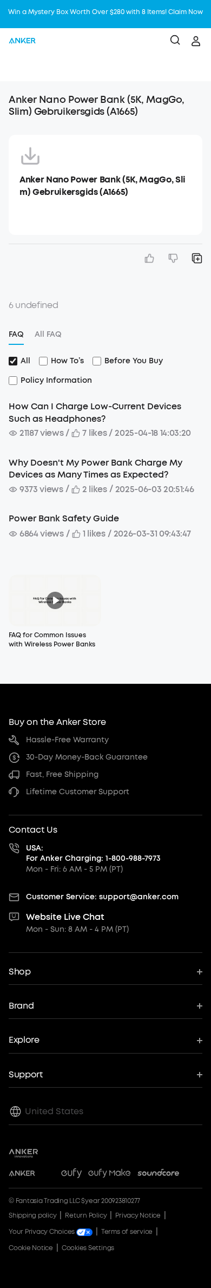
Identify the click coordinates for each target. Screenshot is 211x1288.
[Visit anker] (22, 1174)
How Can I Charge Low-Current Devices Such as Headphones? (95, 412)
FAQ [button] (16, 334)
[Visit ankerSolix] (48, 1174)
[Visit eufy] (71, 1174)
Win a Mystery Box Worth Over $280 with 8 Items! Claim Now (105, 12)
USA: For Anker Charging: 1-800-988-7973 (93, 853)
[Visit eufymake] (109, 1174)
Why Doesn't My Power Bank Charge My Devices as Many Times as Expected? (95, 468)
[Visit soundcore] (158, 1174)
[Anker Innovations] (23, 1153)
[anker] (22, 41)
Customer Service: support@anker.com (102, 897)
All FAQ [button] (48, 334)
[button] (19, 67)
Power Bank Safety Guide (64, 518)
